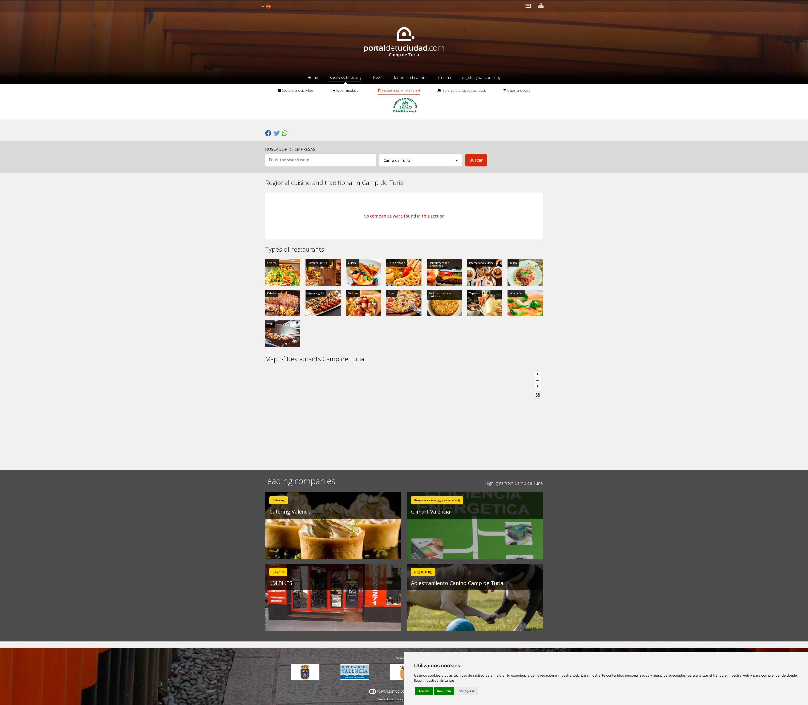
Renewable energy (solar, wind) (437, 500)
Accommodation (347, 90)
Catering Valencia (290, 511)
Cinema (444, 77)
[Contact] (528, 5)
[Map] (404, 416)
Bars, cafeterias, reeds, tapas (463, 90)
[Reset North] (537, 387)
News (378, 77)
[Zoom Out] (537, 380)
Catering (278, 500)
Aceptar (424, 691)
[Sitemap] (541, 5)
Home (312, 77)
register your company (481, 77)
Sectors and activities (297, 90)
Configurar (466, 691)
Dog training (423, 572)
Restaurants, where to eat (400, 90)
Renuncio (444, 691)
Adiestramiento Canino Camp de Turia (457, 583)
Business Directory (345, 77)
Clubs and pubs (518, 90)
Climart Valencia (430, 511)
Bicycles (278, 572)
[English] (266, 6)
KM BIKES (280, 583)
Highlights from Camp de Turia (514, 483)
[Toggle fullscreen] (537, 395)
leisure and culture (410, 77)
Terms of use (385, 699)
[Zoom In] (537, 374)
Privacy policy (403, 699)
